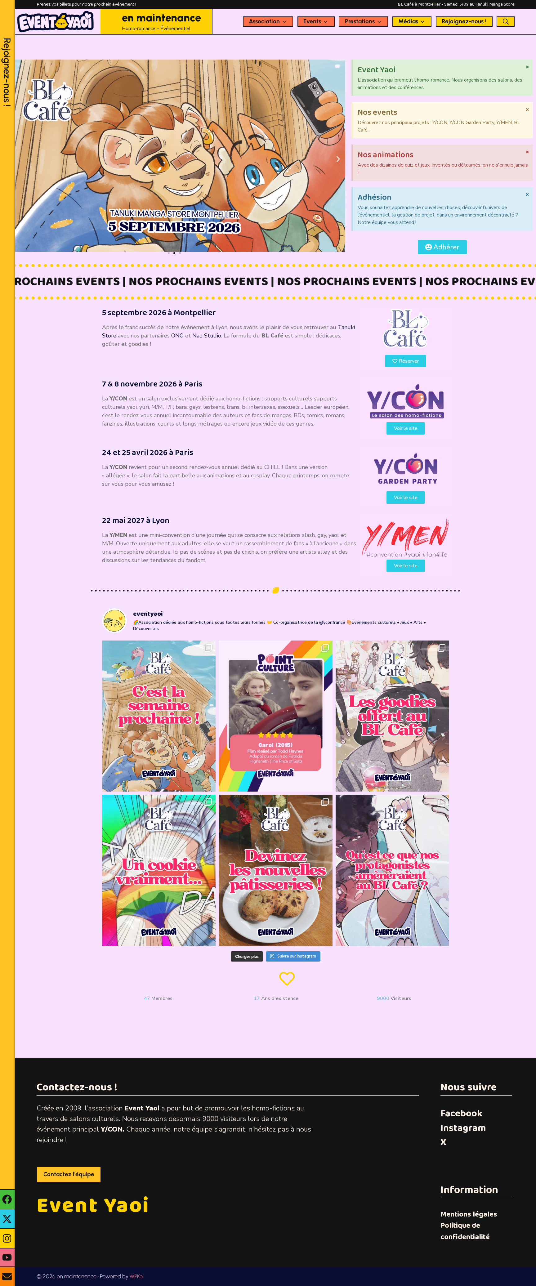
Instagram (463, 1128)
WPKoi (137, 1276)
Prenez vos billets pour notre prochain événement (86, 4)
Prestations (360, 21)
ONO (177, 335)
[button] (338, 159)
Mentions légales (468, 1214)
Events (312, 21)
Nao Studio (206, 335)
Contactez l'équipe (68, 1174)
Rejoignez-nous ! (464, 21)
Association (264, 21)
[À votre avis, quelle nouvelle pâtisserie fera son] (276, 870)
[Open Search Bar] (506, 21)
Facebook (461, 1113)
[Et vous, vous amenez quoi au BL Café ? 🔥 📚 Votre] (392, 870)
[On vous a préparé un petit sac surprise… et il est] (392, 716)
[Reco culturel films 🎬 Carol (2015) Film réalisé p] (276, 716)
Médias (408, 21)
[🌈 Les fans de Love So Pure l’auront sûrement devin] (159, 870)
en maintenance (161, 17)
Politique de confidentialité (465, 1231)
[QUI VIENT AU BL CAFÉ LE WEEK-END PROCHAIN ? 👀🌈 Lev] (159, 716)
